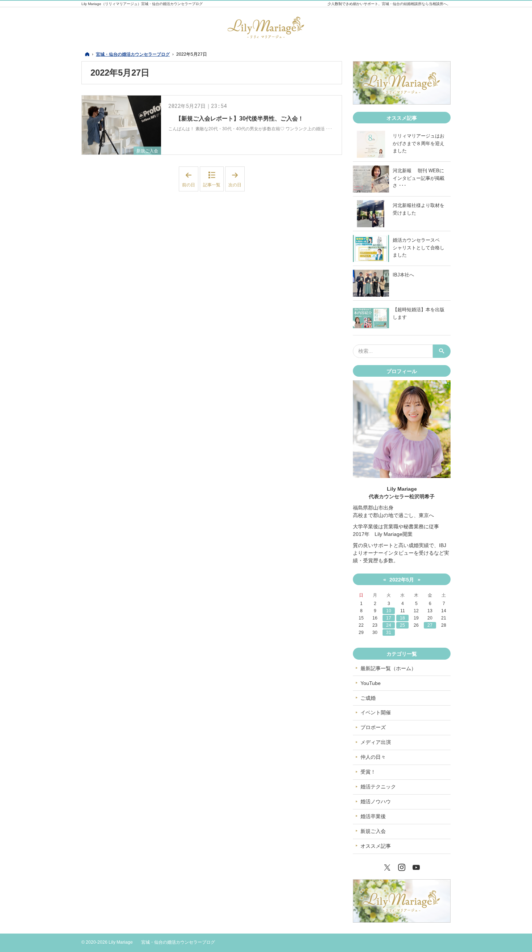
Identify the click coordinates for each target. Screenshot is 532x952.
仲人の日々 (373, 757)
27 (429, 625)
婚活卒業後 (373, 816)
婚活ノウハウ (375, 801)
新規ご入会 (147, 150)
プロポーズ (373, 727)
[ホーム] (87, 54)
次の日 (236, 179)
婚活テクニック (378, 787)
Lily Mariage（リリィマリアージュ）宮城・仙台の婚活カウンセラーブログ (142, 4)
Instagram (401, 866)
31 (388, 632)
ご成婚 (368, 698)
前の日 (190, 179)
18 (402, 618)
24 (388, 625)
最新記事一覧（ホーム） (388, 668)
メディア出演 (375, 742)
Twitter (387, 866)
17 (388, 618)
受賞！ (368, 772)
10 (388, 610)
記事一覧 (211, 184)
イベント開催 (375, 712)
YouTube (370, 683)
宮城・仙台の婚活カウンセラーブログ (178, 942)
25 (402, 625)
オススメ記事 (375, 846)
